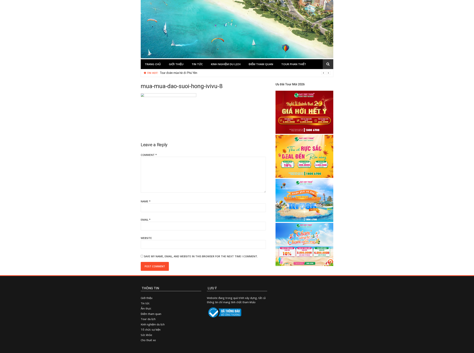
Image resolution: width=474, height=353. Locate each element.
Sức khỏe (146, 335)
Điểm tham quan (261, 64)
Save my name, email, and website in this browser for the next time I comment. (201, 256)
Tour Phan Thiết (293, 64)
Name (146, 201)
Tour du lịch (148, 319)
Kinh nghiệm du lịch (226, 64)
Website (146, 238)
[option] (245, 73)
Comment (149, 155)
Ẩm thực (146, 308)
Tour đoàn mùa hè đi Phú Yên (178, 73)
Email (146, 219)
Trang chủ (153, 64)
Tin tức (197, 64)
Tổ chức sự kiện (151, 329)
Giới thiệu (176, 64)
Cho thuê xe (148, 340)
